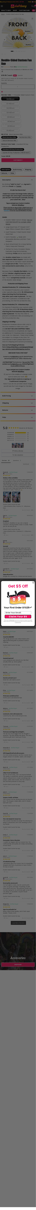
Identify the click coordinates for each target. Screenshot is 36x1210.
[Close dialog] (33, 582)
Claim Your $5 (18, 616)
